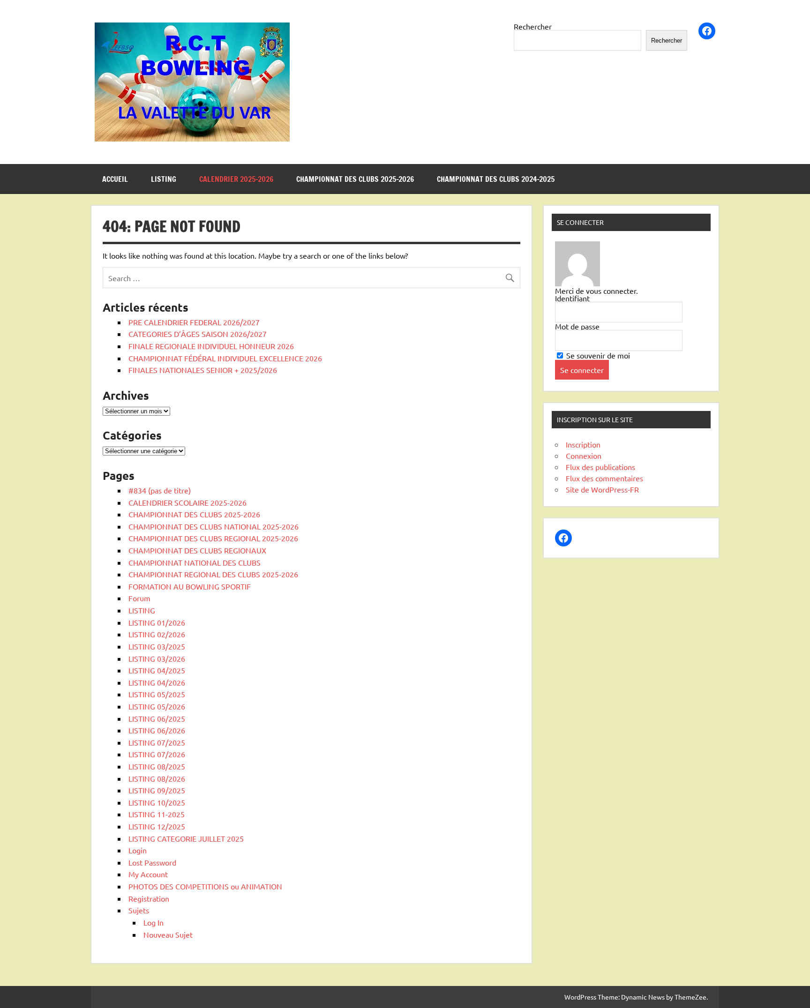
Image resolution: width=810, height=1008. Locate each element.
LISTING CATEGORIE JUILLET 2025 (186, 838)
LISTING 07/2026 (156, 754)
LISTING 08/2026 (156, 778)
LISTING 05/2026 (156, 706)
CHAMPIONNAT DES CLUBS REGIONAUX (197, 550)
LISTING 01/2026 (156, 622)
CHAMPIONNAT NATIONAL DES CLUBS (194, 562)
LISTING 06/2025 (156, 718)
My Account (148, 874)
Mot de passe (577, 326)
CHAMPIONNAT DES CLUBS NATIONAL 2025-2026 (213, 526)
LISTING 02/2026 (156, 634)
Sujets (138, 910)
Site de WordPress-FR (602, 489)
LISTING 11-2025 (156, 814)
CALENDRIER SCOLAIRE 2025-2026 (187, 502)
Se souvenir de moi (597, 355)
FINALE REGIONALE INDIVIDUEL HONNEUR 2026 (211, 346)
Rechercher (533, 26)
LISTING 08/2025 (156, 766)
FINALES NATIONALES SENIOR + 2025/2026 (202, 369)
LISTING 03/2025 (156, 646)
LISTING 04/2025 (156, 670)
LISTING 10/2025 (156, 802)
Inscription (583, 444)
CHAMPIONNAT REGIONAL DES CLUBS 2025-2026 (213, 574)
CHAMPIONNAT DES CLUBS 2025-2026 (355, 179)
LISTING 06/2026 (156, 730)
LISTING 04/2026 (156, 682)
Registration (148, 898)
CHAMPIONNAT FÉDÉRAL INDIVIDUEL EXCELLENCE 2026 (225, 358)
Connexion (583, 455)
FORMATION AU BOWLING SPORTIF (189, 586)
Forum (139, 598)
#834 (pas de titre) (159, 490)
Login (137, 850)
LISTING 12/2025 (156, 826)
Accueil (115, 179)
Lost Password (152, 862)
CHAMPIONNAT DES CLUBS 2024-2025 (496, 179)
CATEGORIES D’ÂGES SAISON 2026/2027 (197, 333)
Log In (153, 922)
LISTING (163, 179)
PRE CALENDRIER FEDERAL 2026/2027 (194, 322)
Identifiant (572, 298)
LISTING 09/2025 (156, 790)
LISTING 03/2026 (156, 658)
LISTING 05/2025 (156, 694)
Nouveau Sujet (168, 934)
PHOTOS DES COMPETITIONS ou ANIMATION (205, 886)
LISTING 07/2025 (156, 742)
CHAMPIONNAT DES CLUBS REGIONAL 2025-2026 (213, 538)
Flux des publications (600, 466)
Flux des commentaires (604, 478)
